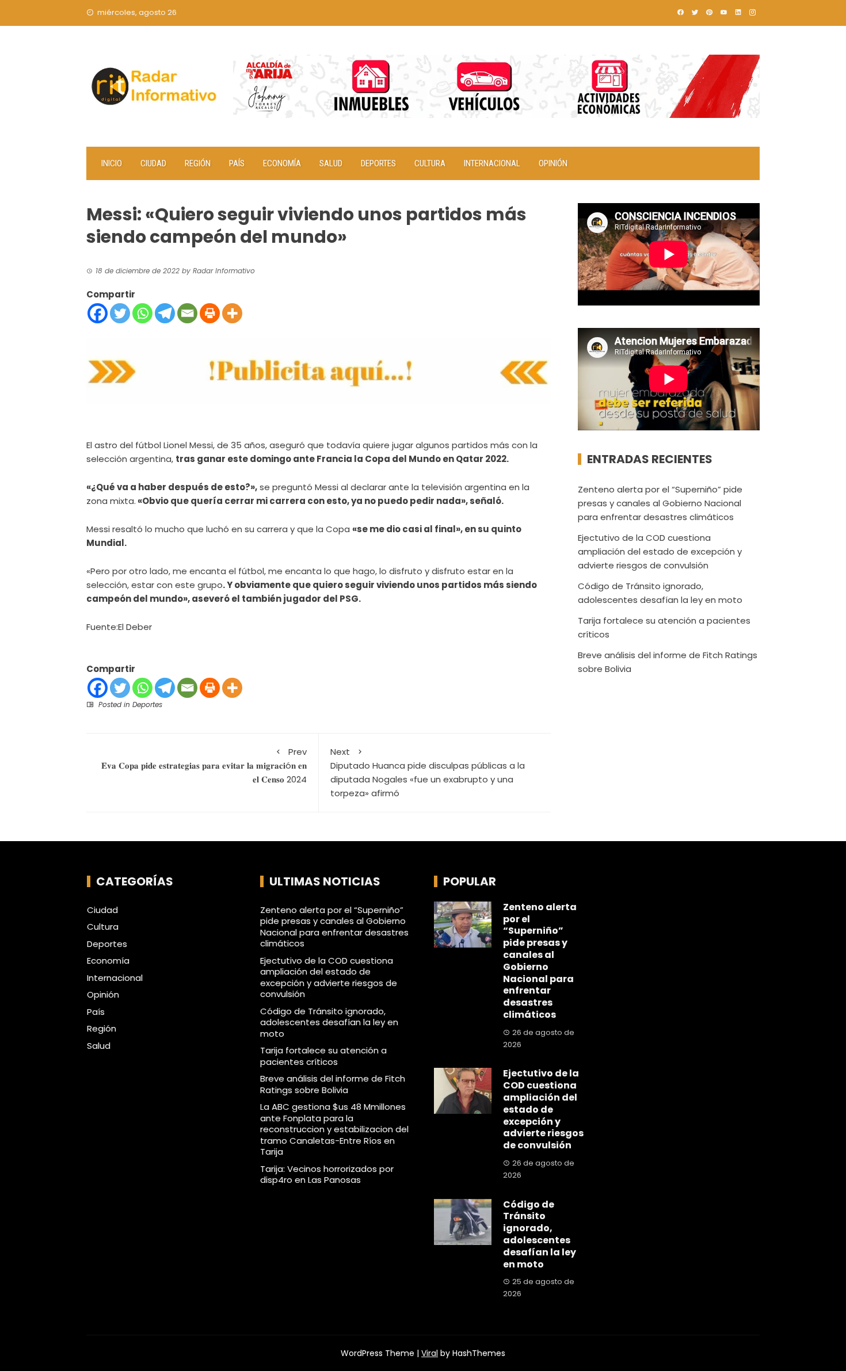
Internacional (492, 163)
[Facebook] (97, 313)
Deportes (378, 163)
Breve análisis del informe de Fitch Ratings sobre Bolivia (332, 1084)
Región (198, 163)
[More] (232, 313)
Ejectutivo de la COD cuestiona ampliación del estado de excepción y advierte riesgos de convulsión (660, 551)
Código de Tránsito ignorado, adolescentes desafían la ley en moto (329, 1022)
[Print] (210, 313)
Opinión (553, 163)
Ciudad (153, 163)
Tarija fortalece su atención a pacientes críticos (323, 1056)
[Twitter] (120, 313)
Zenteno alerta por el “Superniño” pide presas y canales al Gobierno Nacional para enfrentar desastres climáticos (660, 503)
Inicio (111, 163)
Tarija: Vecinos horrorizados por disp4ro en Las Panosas (327, 1174)
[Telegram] (165, 313)
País (237, 163)
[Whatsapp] (142, 313)
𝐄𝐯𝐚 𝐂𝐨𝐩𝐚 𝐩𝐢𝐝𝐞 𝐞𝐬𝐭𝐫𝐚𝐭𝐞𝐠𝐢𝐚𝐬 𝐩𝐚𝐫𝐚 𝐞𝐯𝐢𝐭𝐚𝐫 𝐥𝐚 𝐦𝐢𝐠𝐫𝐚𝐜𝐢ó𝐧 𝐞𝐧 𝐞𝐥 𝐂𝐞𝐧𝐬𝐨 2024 (204, 765)
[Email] (187, 313)
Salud (330, 163)
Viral (429, 1353)
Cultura (429, 163)
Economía (282, 163)
